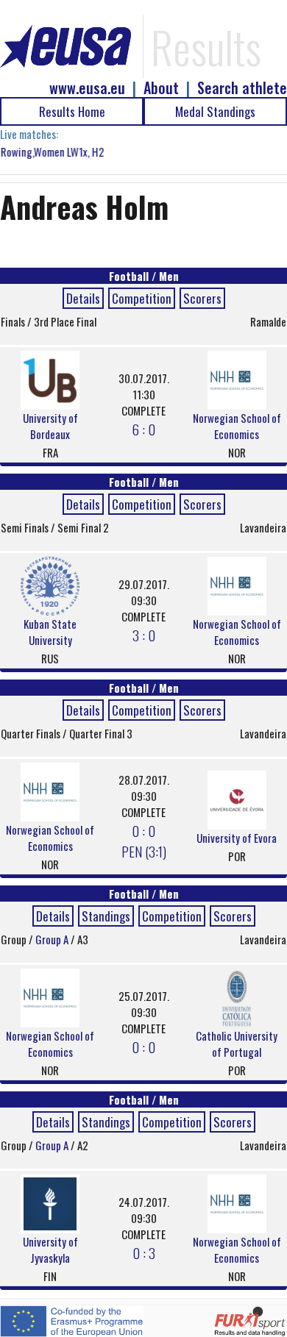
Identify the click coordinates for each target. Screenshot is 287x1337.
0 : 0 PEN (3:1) (143, 840)
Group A (53, 939)
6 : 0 (143, 428)
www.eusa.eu (87, 88)
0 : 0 (143, 1046)
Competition (141, 298)
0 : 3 (143, 1252)
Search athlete (242, 88)
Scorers (202, 298)
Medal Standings (215, 111)
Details (83, 298)
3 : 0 (143, 634)
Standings (106, 916)
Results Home (72, 111)
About (161, 88)
